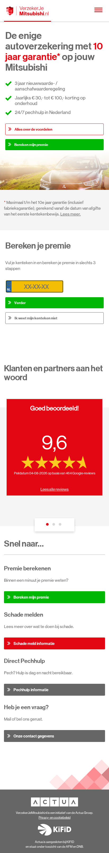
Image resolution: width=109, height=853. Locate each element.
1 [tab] (48, 525)
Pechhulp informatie (30, 689)
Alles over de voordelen (33, 129)
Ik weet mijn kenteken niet (36, 318)
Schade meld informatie (33, 643)
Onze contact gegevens (33, 736)
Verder (20, 303)
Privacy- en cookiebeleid (55, 817)
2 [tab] (54, 525)
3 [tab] (60, 525)
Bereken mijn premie (31, 145)
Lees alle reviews (54, 489)
